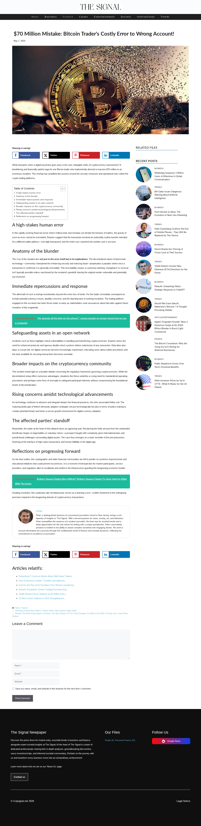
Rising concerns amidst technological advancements (40, 210)
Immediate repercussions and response (34, 200)
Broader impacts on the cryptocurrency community (39, 206)
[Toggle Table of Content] (61, 188)
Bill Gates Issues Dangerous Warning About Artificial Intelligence (168, 195)
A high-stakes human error (28, 193)
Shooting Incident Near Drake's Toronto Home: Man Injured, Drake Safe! (46, 611)
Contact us (19, 777)
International (146, 17)
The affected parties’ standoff (29, 213)
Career (83, 17)
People (109, 740)
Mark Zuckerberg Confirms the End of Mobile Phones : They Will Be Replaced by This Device (171, 232)
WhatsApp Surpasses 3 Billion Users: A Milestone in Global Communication (169, 176)
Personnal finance (125, 740)
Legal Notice (183, 801)
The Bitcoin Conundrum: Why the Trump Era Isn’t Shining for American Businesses (171, 346)
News (35, 17)
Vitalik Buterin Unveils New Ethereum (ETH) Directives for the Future (171, 269)
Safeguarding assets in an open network (35, 203)
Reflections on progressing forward (32, 216)
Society (126, 17)
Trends (165, 17)
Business (51, 17)
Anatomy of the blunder (27, 196)
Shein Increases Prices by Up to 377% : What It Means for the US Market (171, 384)
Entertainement (104, 17)
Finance (68, 17)
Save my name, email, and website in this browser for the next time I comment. (53, 688)
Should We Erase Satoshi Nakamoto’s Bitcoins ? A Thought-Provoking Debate (171, 306)
